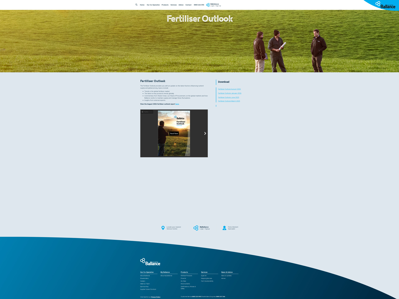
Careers (142, 281)
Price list (183, 278)
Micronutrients (185, 284)
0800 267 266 (220, 296)
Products (165, 5)
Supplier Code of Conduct (148, 289)
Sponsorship (144, 286)
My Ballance (165, 272)
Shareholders (144, 278)
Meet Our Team (145, 284)
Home (142, 5)
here (177, 104)
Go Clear (183, 281)
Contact (188, 5)
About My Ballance (166, 275)
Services (174, 5)
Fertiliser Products (186, 275)
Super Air (204, 275)
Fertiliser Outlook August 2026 (229, 89)
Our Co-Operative (153, 5)
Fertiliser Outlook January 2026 (229, 93)
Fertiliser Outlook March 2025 (229, 101)
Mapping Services (206, 278)
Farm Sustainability (207, 281)
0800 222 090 (199, 5)
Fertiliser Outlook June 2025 (228, 97)
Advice (181, 5)
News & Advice (227, 272)
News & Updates (226, 275)
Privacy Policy (155, 297)
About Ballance (145, 275)
